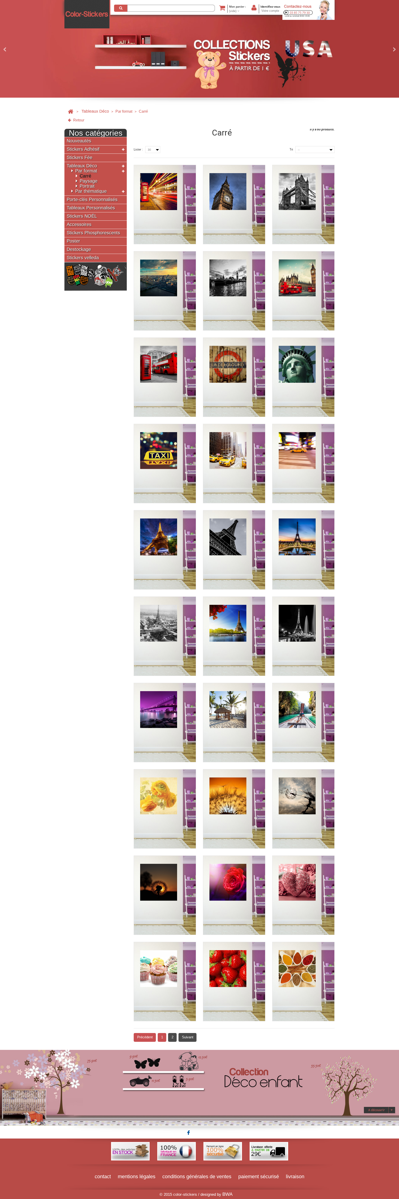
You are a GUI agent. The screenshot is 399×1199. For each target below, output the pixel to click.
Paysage (88, 181)
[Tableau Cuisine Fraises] (234, 981)
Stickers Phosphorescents (93, 233)
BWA (227, 1194)
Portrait (87, 186)
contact (103, 1176)
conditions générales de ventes (196, 1176)
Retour (78, 120)
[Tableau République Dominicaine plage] (234, 722)
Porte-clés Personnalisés (92, 199)
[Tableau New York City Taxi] (165, 463)
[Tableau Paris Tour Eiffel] (165, 549)
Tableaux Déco (95, 111)
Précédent (145, 1037)
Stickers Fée (79, 157)
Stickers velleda (83, 258)
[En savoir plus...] (199, 1087)
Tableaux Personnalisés (91, 208)
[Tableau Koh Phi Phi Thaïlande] (303, 722)
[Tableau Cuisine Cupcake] (165, 981)
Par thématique (91, 191)
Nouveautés (79, 141)
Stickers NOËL (82, 216)
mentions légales (136, 1176)
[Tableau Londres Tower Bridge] (303, 204)
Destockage (79, 249)
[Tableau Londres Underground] (234, 377)
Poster (73, 241)
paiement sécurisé (258, 1176)
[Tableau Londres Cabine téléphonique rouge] (165, 204)
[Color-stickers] (87, 14)
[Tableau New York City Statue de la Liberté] (303, 377)
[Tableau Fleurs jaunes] (165, 808)
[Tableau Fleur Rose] (234, 895)
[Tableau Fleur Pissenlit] (234, 808)
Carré (85, 176)
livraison (295, 1176)
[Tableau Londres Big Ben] (234, 204)
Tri (291, 149)
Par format (123, 111)
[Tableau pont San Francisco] (165, 722)
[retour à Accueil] (70, 111)
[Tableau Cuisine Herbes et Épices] (303, 981)
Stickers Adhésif (83, 149)
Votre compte (270, 10)
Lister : (138, 149)
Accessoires (79, 224)
